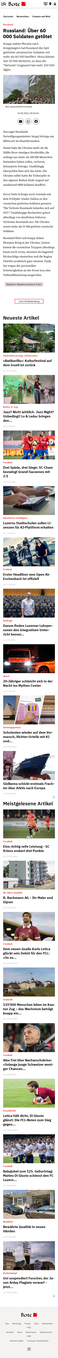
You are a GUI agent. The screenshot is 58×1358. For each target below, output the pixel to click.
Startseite (8, 16)
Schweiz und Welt (41, 16)
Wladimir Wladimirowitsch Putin (24, 284)
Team (19, 1332)
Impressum (31, 1332)
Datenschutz (46, 1332)
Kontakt (10, 1332)
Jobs (36, 1323)
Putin (47, 261)
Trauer (27, 1323)
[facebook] (37, 122)
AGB (29, 1336)
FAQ (29, 1327)
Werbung (16, 1323)
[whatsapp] (29, 122)
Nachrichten (23, 16)
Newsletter (47, 1323)
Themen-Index (17, 1341)
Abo (7, 1323)
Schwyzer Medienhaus (38, 1341)
